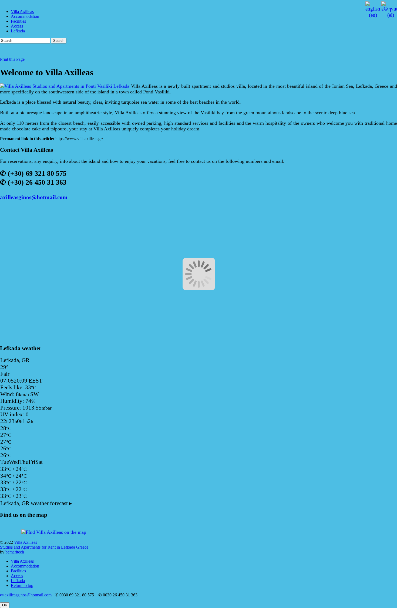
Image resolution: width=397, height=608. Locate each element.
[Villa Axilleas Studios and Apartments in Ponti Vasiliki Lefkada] (64, 86)
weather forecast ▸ (36, 503)
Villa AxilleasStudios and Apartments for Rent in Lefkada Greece (44, 544)
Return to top (22, 585)
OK (4, 605)
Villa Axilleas (22, 11)
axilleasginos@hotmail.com (34, 197)
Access (17, 26)
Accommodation (25, 16)
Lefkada (18, 31)
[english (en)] (372, 15)
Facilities (18, 21)
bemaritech (14, 552)
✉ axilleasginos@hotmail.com (26, 595)
